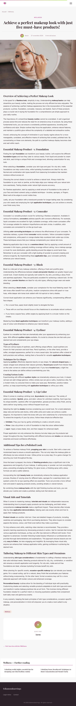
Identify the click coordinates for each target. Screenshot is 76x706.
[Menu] (71, 3)
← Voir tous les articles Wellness (15, 646)
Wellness (11, 11)
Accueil (4, 11)
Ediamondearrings (12, 688)
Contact (16, 694)
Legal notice (7, 694)
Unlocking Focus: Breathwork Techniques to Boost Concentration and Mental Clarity (56, 670)
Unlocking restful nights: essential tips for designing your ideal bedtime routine (18, 670)
